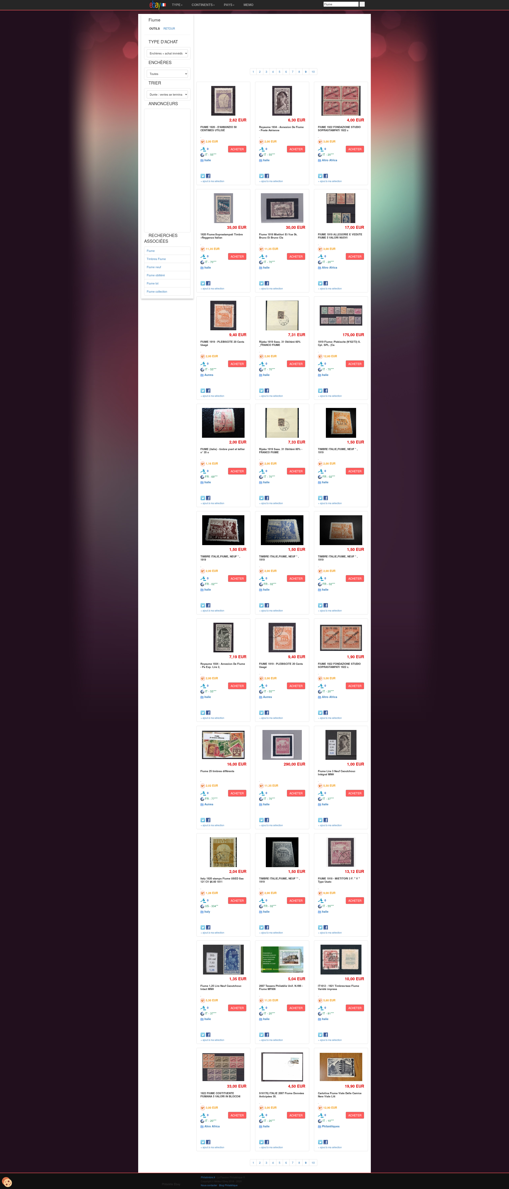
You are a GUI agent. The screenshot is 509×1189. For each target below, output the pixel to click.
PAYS (227, 5)
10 (313, 72)
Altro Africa (329, 160)
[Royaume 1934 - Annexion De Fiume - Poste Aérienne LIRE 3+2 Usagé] (282, 101)
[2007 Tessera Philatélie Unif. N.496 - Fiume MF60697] (282, 959)
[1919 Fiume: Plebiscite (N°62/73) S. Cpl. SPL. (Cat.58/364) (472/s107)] (341, 315)
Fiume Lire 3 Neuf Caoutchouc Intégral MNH (336, 772)
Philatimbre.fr (208, 1177)
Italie (207, 160)
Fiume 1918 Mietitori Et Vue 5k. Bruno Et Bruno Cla (278, 235)
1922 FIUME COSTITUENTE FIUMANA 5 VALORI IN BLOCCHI (220, 1094)
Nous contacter (209, 1185)
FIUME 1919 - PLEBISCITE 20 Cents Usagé (222, 343)
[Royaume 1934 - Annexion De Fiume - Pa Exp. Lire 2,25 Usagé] (223, 637)
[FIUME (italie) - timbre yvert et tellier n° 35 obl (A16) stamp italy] (223, 423)
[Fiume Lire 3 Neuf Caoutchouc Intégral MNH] (341, 745)
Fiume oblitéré (156, 275)
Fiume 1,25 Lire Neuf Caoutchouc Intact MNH (220, 987)
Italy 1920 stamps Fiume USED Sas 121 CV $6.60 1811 (222, 879)
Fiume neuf (154, 267)
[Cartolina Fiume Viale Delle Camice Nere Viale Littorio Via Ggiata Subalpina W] (341, 1067)
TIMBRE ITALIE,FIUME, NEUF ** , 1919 (279, 879)
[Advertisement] (167, 170)
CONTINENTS (202, 5)
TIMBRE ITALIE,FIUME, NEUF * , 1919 (338, 450)
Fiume (151, 251)
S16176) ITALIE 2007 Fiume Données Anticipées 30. (281, 1094)
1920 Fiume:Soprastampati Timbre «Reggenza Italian (221, 235)
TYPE (176, 5)
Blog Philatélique (228, 1185)
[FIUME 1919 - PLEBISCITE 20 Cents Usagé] (223, 315)
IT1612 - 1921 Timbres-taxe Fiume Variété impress (338, 987)
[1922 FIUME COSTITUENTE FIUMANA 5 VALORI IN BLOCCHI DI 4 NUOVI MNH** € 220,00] (223, 1067)
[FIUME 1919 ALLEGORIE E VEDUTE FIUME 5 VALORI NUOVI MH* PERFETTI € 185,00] (340, 208)
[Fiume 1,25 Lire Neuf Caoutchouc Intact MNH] (223, 959)
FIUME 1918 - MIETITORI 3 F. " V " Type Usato (339, 879)
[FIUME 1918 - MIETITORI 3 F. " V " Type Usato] (340, 852)
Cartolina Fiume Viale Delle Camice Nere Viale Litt (339, 1094)
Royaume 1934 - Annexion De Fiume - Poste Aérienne (281, 128)
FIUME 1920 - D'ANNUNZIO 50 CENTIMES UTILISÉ (218, 128)
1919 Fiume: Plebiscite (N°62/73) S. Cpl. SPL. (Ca (339, 343)
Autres (208, 375)
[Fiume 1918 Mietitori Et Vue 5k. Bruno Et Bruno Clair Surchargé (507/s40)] (282, 208)
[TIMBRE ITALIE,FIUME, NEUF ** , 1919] (282, 852)
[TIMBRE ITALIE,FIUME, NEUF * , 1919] (341, 423)
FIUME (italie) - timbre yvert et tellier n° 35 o (222, 450)
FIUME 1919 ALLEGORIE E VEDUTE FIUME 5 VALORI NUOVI (340, 235)
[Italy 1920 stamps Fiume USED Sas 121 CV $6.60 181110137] (223, 852)
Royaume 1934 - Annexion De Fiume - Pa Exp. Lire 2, (222, 665)
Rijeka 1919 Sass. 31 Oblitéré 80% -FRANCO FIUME (280, 450)
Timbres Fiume (156, 259)
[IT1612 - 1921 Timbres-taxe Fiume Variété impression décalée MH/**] (340, 959)
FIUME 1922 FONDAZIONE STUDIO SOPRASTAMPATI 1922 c (339, 128)
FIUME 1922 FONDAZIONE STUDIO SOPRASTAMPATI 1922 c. (339, 665)
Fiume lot (152, 283)
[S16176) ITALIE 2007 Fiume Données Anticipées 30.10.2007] (282, 1067)
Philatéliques (331, 1126)
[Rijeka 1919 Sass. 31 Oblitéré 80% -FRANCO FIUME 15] (282, 423)
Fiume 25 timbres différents (217, 771)
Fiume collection (157, 291)
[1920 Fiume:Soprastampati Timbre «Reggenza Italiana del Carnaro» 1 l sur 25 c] (223, 208)
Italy (207, 911)
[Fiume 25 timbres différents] (223, 745)
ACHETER (237, 149)
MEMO (248, 5)
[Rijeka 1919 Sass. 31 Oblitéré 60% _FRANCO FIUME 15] (282, 315)
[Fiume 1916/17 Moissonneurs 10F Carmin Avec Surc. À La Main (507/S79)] (282, 745)
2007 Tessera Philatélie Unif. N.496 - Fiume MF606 (281, 987)
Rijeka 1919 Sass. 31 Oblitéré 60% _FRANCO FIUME (280, 343)
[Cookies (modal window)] (7, 1182)
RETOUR (169, 28)
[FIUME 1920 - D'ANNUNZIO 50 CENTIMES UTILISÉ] (223, 101)
